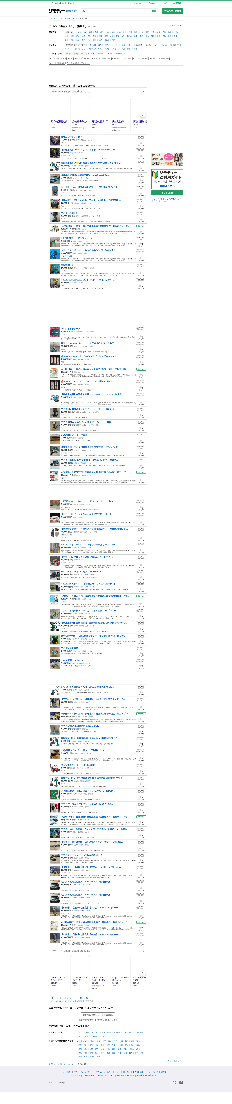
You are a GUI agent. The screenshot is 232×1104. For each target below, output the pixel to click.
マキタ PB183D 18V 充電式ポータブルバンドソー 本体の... (89, 460)
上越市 (76, 845)
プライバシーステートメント (108, 1072)
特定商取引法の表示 (125, 1075)
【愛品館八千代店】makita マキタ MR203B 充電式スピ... (91, 200)
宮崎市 (75, 517)
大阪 (100, 36)
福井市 (75, 639)
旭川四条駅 (84, 216)
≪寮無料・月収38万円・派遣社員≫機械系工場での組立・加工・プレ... (95, 472)
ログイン (165, 3)
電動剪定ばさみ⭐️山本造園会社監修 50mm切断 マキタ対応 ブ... (91, 163)
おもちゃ (156, 45)
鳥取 (135, 36)
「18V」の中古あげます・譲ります (68, 26)
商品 (62, 206)
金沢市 (76, 885)
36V (87, 59)
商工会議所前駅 (82, 639)
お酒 (128, 49)
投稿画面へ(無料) (172, 11)
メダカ (80, 1032)
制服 (87, 1032)
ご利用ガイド (88, 1075)
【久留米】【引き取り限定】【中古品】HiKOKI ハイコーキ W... (91, 867)
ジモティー (53, 18)
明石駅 (84, 475)
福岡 (72, 40)
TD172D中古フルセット (72, 137)
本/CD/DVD (69, 49)
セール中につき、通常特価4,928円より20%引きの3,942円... (89, 187)
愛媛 (175, 36)
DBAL (63, 285)
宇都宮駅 (82, 504)
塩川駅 (81, 858)
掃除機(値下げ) (68, 265)
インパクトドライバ (58, 59)
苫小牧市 (78, 412)
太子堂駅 (79, 331)
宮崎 (100, 40)
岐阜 (83, 36)
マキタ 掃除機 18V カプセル (79, 63)
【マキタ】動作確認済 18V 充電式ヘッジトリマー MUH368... (92, 842)
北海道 (78, 32)
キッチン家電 (93, 532)
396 (82, 998)
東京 (152, 32)
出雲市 (76, 702)
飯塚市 (75, 359)
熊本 (83, 40)
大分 (89, 40)
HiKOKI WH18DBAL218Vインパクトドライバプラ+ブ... (88, 280)
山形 (107, 32)
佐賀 (77, 40)
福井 (135, 32)
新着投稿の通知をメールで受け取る (98, 1015)
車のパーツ (109, 45)
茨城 (177, 32)
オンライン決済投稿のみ (97, 54)
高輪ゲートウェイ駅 (83, 768)
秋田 (102, 32)
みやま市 (75, 663)
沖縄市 (75, 651)
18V (62, 193)
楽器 (123, 45)
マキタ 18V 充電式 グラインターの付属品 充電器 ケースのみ (94, 829)
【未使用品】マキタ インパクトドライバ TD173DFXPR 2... (89, 150)
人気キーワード (174, 25)
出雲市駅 (81, 702)
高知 (66, 40)
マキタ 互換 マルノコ (72, 660)
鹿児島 (106, 40)
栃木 (66, 36)
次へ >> (89, 998)
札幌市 (76, 190)
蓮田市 (75, 241)
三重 (89, 36)
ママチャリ (140, 1032)
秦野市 (77, 140)
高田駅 (81, 845)
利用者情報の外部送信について (150, 1075)
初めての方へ (153, 3)
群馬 (72, 36)
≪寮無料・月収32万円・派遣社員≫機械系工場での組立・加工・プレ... (95, 714)
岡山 (147, 36)
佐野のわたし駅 (83, 626)
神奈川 (170, 32)
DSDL (63, 796)
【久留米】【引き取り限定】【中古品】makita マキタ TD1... (90, 907)
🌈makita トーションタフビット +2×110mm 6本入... (87, 381)
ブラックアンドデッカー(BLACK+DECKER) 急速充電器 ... (89, 250)
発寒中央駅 (83, 190)
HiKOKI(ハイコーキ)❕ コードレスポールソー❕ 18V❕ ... (91, 545)
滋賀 (117, 36)
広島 (152, 36)
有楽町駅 (83, 140)
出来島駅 (80, 438)
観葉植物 (117, 1032)
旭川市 (77, 216)
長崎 (94, 40)
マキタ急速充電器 (69, 648)
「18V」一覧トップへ (174, 1061)
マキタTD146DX (69, 213)
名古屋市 (76, 450)
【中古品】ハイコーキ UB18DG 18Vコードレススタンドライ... (93, 699)
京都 (111, 36)
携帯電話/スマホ (175, 45)
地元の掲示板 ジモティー (137, 3)
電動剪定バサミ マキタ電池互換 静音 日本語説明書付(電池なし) (91, 778)
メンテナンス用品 (94, 216)
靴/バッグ (92, 49)
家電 (94, 45)
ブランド (63, 537)
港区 (74, 768)
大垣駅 (80, 794)
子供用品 (147, 45)
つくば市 (76, 781)
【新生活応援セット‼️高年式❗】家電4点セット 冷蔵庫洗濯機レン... (94, 529)
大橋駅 (80, 690)
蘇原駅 (85, 716)
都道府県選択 (71, 11)
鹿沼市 (75, 832)
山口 (158, 36)
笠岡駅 (81, 613)
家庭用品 (85, 729)
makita (63, 349)
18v (71, 59)
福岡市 (76, 153)
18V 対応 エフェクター (122, 59)
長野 (147, 32)
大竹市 (75, 178)
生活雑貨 (139, 45)
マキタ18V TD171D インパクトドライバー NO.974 (87, 409)
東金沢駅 (81, 885)
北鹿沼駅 (80, 832)
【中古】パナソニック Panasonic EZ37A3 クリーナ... (87, 514)
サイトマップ (74, 1075)
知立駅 (84, 599)
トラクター (103, 1036)
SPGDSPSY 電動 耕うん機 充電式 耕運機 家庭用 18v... (87, 687)
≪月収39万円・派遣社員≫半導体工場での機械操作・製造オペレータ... (95, 226)
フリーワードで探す (105, 1075)
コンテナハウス (128, 1032)
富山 (124, 32)
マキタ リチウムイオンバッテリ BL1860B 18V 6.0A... (87, 804)
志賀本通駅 (83, 532)
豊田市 (78, 599)
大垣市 (75, 794)
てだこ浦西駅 (83, 268)
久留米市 (76, 870)
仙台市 (73, 331)
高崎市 (76, 626)
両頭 (62, 362)
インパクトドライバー (102, 59)
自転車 (100, 45)
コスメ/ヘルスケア (104, 49)
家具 (89, 45)
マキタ (63, 219)
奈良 (123, 36)
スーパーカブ (83, 1036)
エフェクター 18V (141, 59)
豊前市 (78, 229)
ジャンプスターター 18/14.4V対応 (78, 765)
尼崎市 (78, 372)
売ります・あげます (67, 18)
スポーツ (116, 49)
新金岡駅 (80, 166)
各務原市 (79, 716)
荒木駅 (82, 870)
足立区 (76, 807)
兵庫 (106, 36)
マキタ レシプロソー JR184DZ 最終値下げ (81, 855)
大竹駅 (80, 178)
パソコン (164, 45)
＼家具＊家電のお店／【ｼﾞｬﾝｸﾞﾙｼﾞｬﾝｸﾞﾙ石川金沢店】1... (88, 882)
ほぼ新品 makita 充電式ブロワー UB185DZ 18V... (85, 175)
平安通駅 (83, 450)
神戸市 (78, 475)
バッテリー (64, 271)
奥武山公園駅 (84, 574)
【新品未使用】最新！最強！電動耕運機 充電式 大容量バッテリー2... (94, 623)
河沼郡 (76, 858)
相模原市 (81, 820)
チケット (130, 45)
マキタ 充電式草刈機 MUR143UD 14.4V (80, 726)
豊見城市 (76, 574)
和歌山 (129, 36)
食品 (123, 49)
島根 (141, 36)
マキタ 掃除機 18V (58, 63)
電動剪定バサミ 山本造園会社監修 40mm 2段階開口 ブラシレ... (91, 738)
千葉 (164, 32)
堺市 (75, 166)
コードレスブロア (66, 507)
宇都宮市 (75, 504)
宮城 (96, 32)
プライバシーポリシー (83, 1072)
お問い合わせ (152, 1072)
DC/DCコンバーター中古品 (74, 435)
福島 (113, 32)
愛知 (77, 36)
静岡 (94, 36)
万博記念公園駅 (85, 781)
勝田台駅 (83, 203)
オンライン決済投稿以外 (116, 54)
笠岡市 (76, 613)
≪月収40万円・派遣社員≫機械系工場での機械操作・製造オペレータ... (95, 817)
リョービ (63, 756)
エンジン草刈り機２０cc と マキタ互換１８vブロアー (88, 610)
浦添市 (76, 268)
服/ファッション (81, 49)
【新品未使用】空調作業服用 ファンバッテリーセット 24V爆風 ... (92, 394)
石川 (130, 32)
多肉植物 (93, 1036)
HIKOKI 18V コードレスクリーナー (78, 238)
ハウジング (64, 142)
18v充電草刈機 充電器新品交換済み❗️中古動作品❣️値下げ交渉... (93, 636)
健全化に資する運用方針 (133, 1072)
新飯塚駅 (80, 359)
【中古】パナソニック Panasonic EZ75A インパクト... (87, 557)
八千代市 (76, 203)
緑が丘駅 (82, 753)
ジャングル (64, 887)
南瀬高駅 (82, 663)
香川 (169, 36)
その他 (134, 49)
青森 (85, 32)
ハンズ (63, 520)
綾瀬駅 (81, 807)
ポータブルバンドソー (67, 453)
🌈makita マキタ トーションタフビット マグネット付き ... (91, 356)
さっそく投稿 (167, 193)
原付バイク (95, 1032)
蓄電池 (79, 59)
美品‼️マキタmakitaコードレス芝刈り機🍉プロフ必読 (87, 343)
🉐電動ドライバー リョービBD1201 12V (82, 750)
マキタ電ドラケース (70, 328)
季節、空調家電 (88, 794)
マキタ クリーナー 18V (160, 59)
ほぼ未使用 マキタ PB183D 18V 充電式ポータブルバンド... (90, 447)
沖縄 (113, 40)
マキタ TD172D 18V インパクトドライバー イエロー (87, 422)
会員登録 (177, 3)
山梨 (141, 32)
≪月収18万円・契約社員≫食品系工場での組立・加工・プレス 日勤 (93, 369)
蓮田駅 (80, 241)
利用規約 (67, 1072)
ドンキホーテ (106, 1032)
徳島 (164, 36)
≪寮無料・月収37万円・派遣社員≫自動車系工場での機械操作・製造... (95, 596)
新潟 (119, 32)
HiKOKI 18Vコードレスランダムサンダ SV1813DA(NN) (88, 584)
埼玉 (158, 32)
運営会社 (164, 1072)
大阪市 (76, 282)
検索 (154, 11)
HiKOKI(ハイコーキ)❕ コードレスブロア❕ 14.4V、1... (89, 501)
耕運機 (63, 628)
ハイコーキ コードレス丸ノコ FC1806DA (81, 571)
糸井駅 (84, 412)
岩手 (90, 32)
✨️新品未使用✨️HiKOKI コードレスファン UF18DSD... (88, 791)
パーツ (87, 438)
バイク (117, 45)
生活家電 (91, 268)
